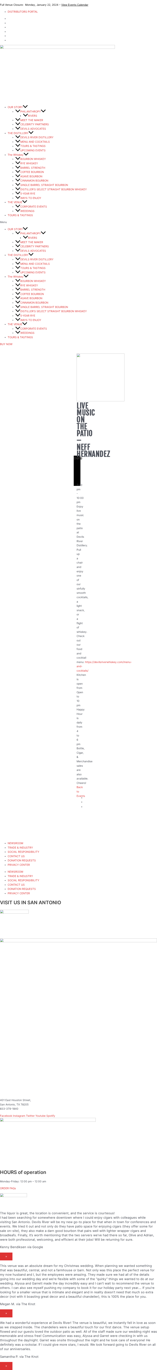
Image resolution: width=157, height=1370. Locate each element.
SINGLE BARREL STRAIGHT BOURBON (44, 185)
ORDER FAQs (8, 1188)
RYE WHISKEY (29, 163)
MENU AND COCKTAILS (35, 141)
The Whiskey (16, 154)
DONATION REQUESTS (22, 860)
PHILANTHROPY (30, 111)
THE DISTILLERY (18, 133)
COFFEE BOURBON (32, 171)
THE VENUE (15, 202)
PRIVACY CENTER (19, 864)
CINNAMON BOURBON (34, 180)
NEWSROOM (15, 843)
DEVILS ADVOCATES (33, 128)
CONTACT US (16, 856)
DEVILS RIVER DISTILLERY (36, 137)
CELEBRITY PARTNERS (34, 124)
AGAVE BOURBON (31, 176)
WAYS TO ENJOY (30, 198)
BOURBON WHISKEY (33, 158)
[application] (25, 107)
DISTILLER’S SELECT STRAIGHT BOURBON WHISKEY (53, 189)
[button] (78, 222)
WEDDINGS (27, 211)
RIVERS (32, 115)
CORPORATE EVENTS (33, 206)
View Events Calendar (74, 4)
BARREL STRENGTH (32, 167)
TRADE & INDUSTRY (20, 847)
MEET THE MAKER (31, 120)
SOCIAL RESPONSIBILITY (23, 851)
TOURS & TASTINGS (33, 146)
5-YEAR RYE (27, 193)
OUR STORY (15, 107)
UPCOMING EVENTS (33, 150)
